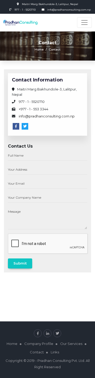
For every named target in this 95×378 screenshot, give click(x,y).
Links (55, 352)
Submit (20, 263)
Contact (37, 352)
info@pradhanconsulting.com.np (69, 9)
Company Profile (38, 343)
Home (39, 49)
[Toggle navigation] (84, 22)
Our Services (71, 343)
